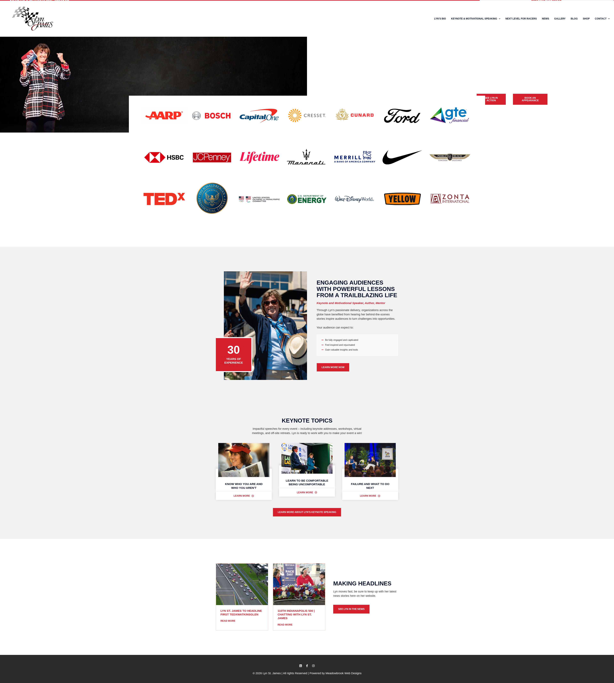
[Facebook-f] (307, 666)
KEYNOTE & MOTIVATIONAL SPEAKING (474, 18)
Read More (227, 620)
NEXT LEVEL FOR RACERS (521, 18)
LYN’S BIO (440, 18)
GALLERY (560, 18)
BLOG (574, 18)
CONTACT (600, 18)
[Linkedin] (300, 666)
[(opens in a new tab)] (242, 584)
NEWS (545, 18)
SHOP (586, 18)
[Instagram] (313, 666)
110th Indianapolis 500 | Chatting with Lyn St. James (296, 614)
